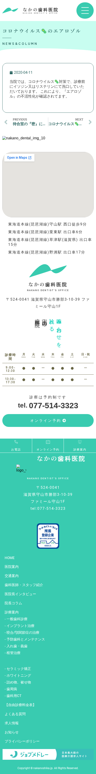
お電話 (16, 449)
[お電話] (16, 442)
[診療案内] (80, 442)
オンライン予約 (48, 449)
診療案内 (79, 449)
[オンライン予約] (48, 442)
